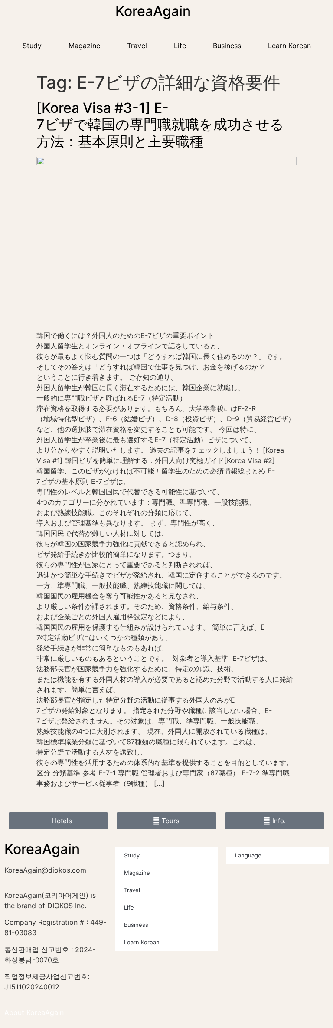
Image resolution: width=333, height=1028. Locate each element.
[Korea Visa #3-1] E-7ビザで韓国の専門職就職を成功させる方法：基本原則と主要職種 (160, 124)
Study (32, 45)
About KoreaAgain (34, 1012)
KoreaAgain (153, 11)
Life (180, 45)
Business (227, 45)
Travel (137, 45)
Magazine (84, 45)
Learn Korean (289, 45)
